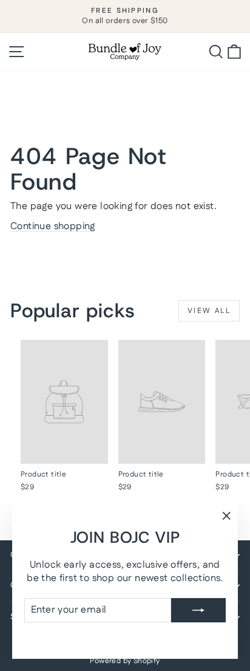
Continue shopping (52, 226)
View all (209, 311)
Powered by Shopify (125, 661)
